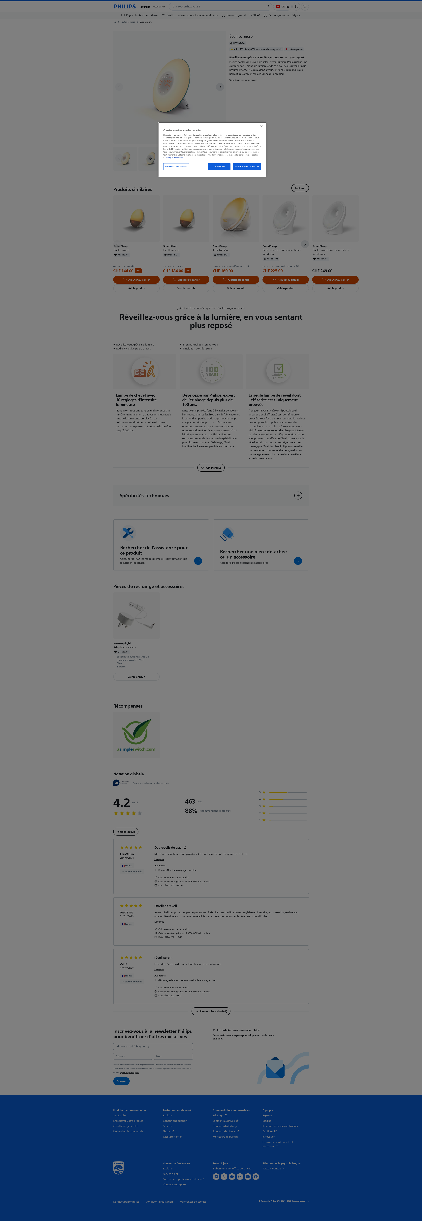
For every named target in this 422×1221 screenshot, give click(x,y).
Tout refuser (219, 166)
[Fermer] (261, 126)
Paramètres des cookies (176, 166)
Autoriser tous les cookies (247, 166)
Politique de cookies (174, 157)
